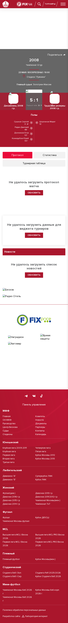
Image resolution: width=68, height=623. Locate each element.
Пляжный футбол (11, 559)
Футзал (6, 517)
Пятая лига (40, 451)
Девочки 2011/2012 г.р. (46, 496)
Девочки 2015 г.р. (11, 500)
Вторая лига (9, 458)
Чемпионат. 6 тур (34, 65)
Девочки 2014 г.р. (11, 504)
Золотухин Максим (42, 84)
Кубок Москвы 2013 (45, 458)
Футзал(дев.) (9, 493)
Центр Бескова (10, 427)
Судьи (6, 430)
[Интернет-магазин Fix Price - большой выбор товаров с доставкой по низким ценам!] (34, 320)
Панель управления (34, 404)
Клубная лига (9, 451)
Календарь (40, 434)
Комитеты (40, 416)
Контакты (40, 430)
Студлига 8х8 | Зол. (12, 573)
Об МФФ (7, 420)
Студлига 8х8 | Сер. (12, 576)
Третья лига (8, 462)
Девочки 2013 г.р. (44, 493)
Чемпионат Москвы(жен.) (47, 500)
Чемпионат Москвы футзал (16, 521)
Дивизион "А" (9, 476)
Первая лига (9, 455)
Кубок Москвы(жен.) (45, 559)
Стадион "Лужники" (36, 77)
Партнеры (40, 427)
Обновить (34, 235)
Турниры (50, 4)
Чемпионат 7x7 (42, 504)
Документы (41, 423)
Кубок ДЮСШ (42, 517)
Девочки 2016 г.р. (11, 496)
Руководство (9, 423)
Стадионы (8, 434)
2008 (34, 60)
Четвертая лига (43, 448)
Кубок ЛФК (40, 479)
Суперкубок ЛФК (43, 476)
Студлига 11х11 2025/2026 (48, 573)
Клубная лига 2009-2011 (15, 448)
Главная (7, 416)
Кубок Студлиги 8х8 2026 (48, 576)
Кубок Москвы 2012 (45, 455)
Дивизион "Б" (9, 479)
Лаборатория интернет (36, 616)
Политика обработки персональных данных (24, 610)
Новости (39, 420)
